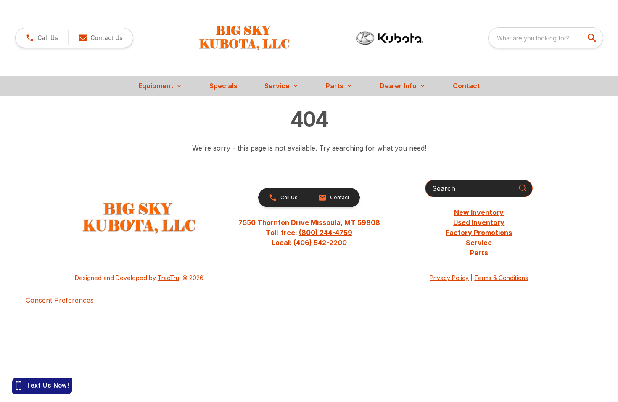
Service (479, 242)
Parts (479, 253)
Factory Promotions (479, 232)
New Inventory (479, 212)
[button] (42, 37)
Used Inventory (478, 222)
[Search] (522, 188)
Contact (466, 86)
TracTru (168, 277)
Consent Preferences (60, 300)
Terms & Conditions (501, 277)
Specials (223, 86)
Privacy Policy (449, 277)
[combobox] (546, 38)
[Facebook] (309, 277)
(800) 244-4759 (325, 232)
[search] (593, 38)
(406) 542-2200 (320, 242)
